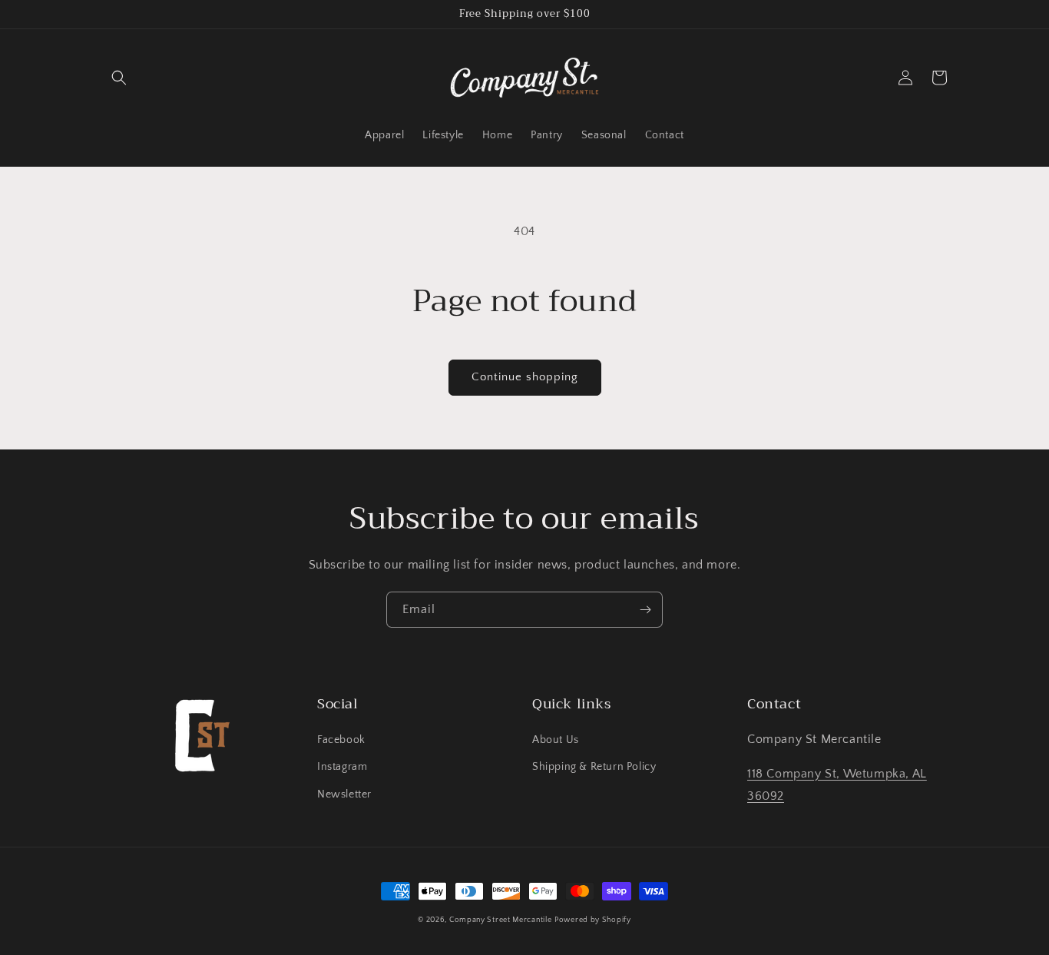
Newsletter (344, 794)
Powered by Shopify (592, 920)
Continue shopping (525, 376)
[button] (119, 78)
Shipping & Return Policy (594, 767)
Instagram (342, 767)
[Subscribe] (645, 610)
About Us (555, 740)
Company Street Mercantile (500, 920)
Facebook (341, 740)
